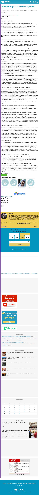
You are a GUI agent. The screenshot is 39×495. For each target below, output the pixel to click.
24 (19, 411)
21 (4, 411)
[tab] (14, 460)
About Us (4, 483)
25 (24, 411)
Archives (17, 15)
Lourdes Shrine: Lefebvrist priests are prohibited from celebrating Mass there (18, 362)
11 (24, 407)
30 (14, 413)
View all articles (4, 209)
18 (24, 409)
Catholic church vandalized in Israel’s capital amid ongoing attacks (12, 342)
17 (19, 409)
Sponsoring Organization (17, 483)
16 (14, 409)
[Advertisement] (19, 265)
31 (19, 413)
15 (9, 409)
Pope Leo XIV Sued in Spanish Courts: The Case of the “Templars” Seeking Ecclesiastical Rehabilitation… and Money (20, 358)
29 (9, 413)
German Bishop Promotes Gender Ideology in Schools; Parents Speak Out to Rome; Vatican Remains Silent (20, 368)
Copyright (29, 483)
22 (9, 411)
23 (14, 411)
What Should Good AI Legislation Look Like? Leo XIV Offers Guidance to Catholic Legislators (16, 336)
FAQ (8, 483)
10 (19, 407)
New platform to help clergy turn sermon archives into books (11, 340)
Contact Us (34, 483)
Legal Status (25, 483)
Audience (11, 483)
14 (4, 409)
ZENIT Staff (11, 15)
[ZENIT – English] (11, 2)
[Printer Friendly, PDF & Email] (4, 175)
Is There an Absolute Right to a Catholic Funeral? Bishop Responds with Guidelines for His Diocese (20, 374)
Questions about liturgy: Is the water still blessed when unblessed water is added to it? (20, 352)
